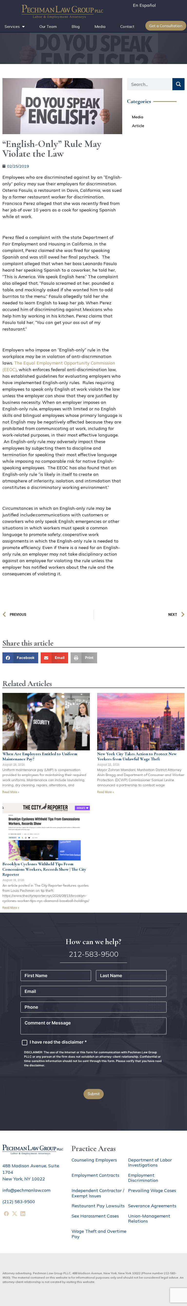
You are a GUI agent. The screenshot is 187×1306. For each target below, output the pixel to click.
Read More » (10, 792)
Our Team (48, 26)
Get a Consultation (165, 25)
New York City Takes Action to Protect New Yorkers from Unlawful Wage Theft (137, 756)
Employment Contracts (95, 1175)
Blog (76, 26)
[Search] (178, 84)
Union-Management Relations (149, 1218)
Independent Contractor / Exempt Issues (98, 1193)
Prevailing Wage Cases (152, 1190)
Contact (127, 26)
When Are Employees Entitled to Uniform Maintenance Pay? (39, 756)
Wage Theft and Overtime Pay (99, 1233)
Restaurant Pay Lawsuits (98, 1206)
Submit (94, 1094)
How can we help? (93, 941)
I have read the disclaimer (58, 1042)
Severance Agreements (152, 1206)
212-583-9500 (93, 954)
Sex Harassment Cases (95, 1216)
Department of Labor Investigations (150, 1162)
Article (138, 125)
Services (12, 26)
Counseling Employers (94, 1160)
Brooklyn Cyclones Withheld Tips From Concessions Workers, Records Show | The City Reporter (44, 869)
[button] (20, 657)
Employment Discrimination (143, 1177)
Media (99, 26)
